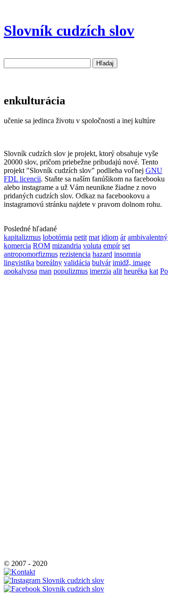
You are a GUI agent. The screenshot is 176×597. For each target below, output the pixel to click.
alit (117, 271)
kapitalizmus (22, 237)
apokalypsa (20, 271)
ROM (41, 246)
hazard (102, 254)
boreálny (49, 263)
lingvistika (19, 263)
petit (80, 237)
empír (111, 246)
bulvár (101, 263)
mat (94, 237)
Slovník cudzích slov (69, 30)
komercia (17, 246)
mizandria (66, 246)
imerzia (100, 271)
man (45, 271)
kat (153, 271)
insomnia (127, 254)
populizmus (71, 271)
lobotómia (57, 237)
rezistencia (75, 254)
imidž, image (132, 263)
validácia (77, 263)
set (126, 246)
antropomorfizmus (31, 254)
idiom (109, 237)
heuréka (135, 271)
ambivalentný (148, 237)
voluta (92, 246)
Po (164, 271)
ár (123, 237)
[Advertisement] (32, 416)
